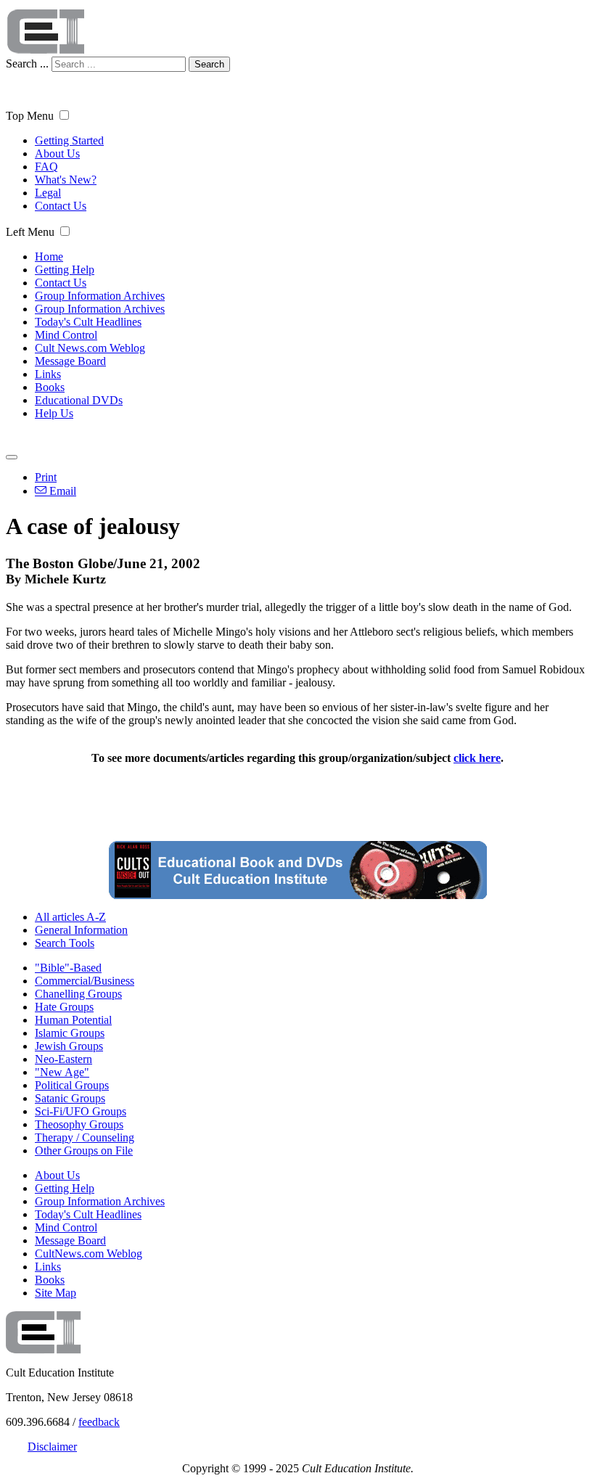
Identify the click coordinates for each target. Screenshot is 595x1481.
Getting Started (69, 140)
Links (48, 374)
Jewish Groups (69, 1046)
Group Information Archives (100, 296)
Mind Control (66, 335)
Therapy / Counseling (84, 1137)
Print (46, 477)
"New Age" (62, 1072)
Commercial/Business (84, 981)
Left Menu (30, 232)
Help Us (54, 413)
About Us (57, 153)
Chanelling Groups (78, 994)
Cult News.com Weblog (90, 348)
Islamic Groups (69, 1033)
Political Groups (72, 1085)
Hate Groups (64, 1007)
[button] (64, 115)
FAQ (46, 166)
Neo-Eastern (63, 1059)
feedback (99, 1422)
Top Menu (30, 116)
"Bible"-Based (68, 967)
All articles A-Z (70, 917)
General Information (81, 930)
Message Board (70, 361)
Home (49, 256)
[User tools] (11, 457)
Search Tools (64, 943)
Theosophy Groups (79, 1124)
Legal (48, 192)
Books (50, 387)
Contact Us (60, 206)
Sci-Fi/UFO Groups (80, 1111)
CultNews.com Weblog (88, 1253)
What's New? (66, 179)
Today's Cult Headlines (88, 322)
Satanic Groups (70, 1098)
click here (477, 758)
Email (61, 491)
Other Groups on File (84, 1150)
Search (209, 64)
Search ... (27, 63)
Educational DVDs (79, 400)
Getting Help (64, 269)
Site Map (55, 1293)
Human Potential (73, 1020)
